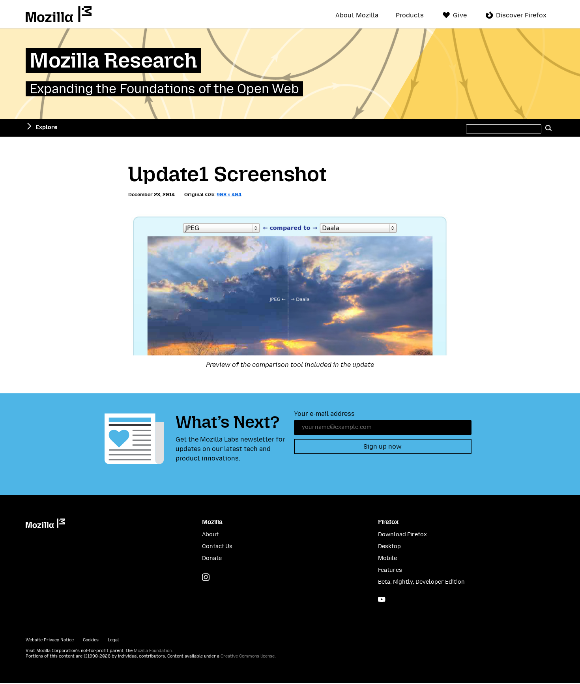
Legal (113, 640)
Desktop (389, 546)
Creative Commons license (248, 656)
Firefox (388, 522)
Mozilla (59, 14)
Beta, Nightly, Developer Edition (421, 582)
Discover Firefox (521, 15)
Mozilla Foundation (153, 650)
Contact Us (217, 546)
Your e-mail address (324, 413)
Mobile (387, 558)
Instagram (206, 577)
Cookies (91, 640)
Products (410, 15)
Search (548, 127)
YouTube (381, 599)
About (210, 534)
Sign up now (382, 446)
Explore (46, 127)
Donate (212, 558)
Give (460, 15)
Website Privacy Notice (50, 640)
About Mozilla (356, 15)
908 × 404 (229, 194)
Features (390, 570)
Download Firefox (402, 534)
